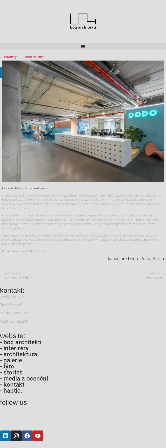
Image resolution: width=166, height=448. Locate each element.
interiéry (10, 57)
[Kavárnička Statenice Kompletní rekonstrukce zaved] (13, 417)
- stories (11, 372)
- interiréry (14, 348)
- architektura (18, 354)
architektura (34, 57)
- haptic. (11, 390)
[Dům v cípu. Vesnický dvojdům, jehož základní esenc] (97, 417)
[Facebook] (27, 435)
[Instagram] (16, 435)
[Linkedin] (5, 435)
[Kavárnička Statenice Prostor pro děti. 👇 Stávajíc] (41, 417)
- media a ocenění (24, 378)
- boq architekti (21, 342)
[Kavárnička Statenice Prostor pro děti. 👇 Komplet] (69, 417)
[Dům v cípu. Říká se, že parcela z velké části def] (125, 417)
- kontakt (12, 384)
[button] (83, 46)
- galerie (11, 360)
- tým (7, 366)
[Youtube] (37, 435)
